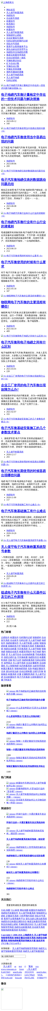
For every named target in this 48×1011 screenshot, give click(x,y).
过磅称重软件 (36, 677)
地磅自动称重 (10, 649)
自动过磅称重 (25, 671)
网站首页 (10, 10)
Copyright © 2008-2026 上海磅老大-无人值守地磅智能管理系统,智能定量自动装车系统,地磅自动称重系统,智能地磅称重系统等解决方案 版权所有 (24, 938)
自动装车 (14, 640)
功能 (10, 660)
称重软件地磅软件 (37, 910)
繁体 (31, 966)
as (15, 966)
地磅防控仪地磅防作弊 (17, 52)
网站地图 (24, 910)
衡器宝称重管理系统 (16, 55)
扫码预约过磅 (25, 637)
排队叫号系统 (12, 44)
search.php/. (42, 972)
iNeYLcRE (29, 978)
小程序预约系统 (26, 916)
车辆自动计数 (12, 66)
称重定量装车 (7, 668)
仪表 (3, 671)
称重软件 (10, 21)
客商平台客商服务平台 (17, 46)
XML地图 (5, 910)
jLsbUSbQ (5, 972)
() (25, 966)
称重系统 (12, 674)
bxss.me (18, 978)
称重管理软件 (25, 651)
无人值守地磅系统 (14, 75)
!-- (2, 975)
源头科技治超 (12, 671)
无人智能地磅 (12, 666)
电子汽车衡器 (23, 677)
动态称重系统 (25, 666)
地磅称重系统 (28, 660)
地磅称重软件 (12, 643)
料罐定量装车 (39, 668)
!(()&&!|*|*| (42, 978)
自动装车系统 (12, 18)
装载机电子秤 (14, 646)
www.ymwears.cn (8, 969)
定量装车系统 (12, 916)
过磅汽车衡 (38, 671)
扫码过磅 (23, 640)
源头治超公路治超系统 (36, 919)
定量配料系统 (28, 674)
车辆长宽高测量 (13, 69)
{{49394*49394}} (14, 975)
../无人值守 (32, 969)
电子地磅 (37, 651)
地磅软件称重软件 (9, 913)
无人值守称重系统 (14, 12)
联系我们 (10, 24)
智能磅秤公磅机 (13, 35)
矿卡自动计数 (12, 63)
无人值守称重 (25, 643)
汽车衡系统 (22, 649)
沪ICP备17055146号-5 (11, 943)
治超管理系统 (39, 666)
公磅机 (36, 643)
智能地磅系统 (20, 668)
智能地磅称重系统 (9, 930)
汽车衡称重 (22, 657)
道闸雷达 (8, 663)
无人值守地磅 (12, 77)
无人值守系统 (19, 663)
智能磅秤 (37, 637)
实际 (30, 668)
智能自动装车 (12, 651)
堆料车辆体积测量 (14, 72)
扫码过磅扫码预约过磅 (17, 41)
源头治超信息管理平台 (17, 49)
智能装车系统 (27, 646)
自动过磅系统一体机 (16, 58)
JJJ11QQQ (29, 972)
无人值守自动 (15, 654)
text (20, 966)
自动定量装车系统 (14, 38)
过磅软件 (5, 637)
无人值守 (7, 966)
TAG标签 (15, 910)
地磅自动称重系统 (23, 927)
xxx (37, 966)
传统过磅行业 (10, 657)
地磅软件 (10, 15)
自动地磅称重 (28, 654)
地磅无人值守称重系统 (33, 951)
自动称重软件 (10, 677)
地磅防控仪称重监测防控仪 (14, 921)
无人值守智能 (34, 649)
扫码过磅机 (11, 80)
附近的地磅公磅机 (9, 924)
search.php (17, 972)
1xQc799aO (29, 975)
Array (21, 969)
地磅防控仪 (33, 657)
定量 (19, 674)
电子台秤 (17, 660)
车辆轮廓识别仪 (13, 60)
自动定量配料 (32, 663)
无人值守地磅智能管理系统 (25, 948)
